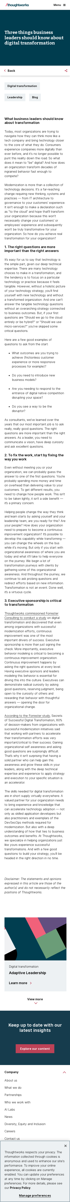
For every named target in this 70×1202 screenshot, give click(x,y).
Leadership (14, 97)
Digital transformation (22, 86)
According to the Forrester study (27, 716)
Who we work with (17, 1102)
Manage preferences (35, 1195)
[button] (35, 1001)
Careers (9, 1131)
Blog (35, 97)
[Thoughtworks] (17, 5)
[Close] (65, 1146)
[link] (35, 1048)
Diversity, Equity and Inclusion (25, 1124)
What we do (12, 1087)
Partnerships (13, 1095)
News (8, 1117)
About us (10, 1080)
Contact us (12, 1138)
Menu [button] (57, 4)
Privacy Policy (20, 1188)
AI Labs (9, 1109)
